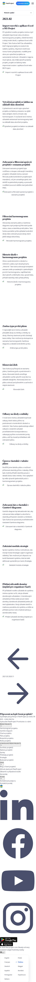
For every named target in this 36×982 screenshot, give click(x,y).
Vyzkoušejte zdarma (22, 3)
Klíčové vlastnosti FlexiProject (10, 769)
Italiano (7, 979)
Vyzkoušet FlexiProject (8, 721)
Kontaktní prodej (6, 783)
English (7, 958)
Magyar (20, 966)
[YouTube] (18, 898)
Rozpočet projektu (6, 738)
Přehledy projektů (6, 755)
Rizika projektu (5, 741)
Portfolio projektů (6, 747)
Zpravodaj (3, 774)
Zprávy (2, 752)
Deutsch (7, 966)
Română (20, 970)
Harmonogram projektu (9, 728)
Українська (22, 975)
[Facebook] (18, 861)
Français (7, 962)
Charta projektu (6, 733)
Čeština (20, 962)
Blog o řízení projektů (8, 767)
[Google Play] (18, 939)
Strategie (3, 757)
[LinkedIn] (18, 824)
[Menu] (33, 3)
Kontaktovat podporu (8, 781)
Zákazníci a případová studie (10, 771)
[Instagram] (18, 936)
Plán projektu (5, 736)
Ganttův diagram (6, 731)
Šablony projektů (6, 750)
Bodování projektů (6, 760)
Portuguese (8, 975)
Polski (20, 958)
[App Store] (18, 944)
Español (7, 970)
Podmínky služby (18, 950)
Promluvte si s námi (24, 721)
